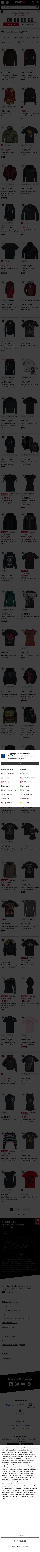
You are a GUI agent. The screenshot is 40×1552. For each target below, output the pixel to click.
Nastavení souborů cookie (10, 1494)
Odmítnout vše (20, 1541)
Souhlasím (20, 1535)
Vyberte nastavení (20, 1546)
